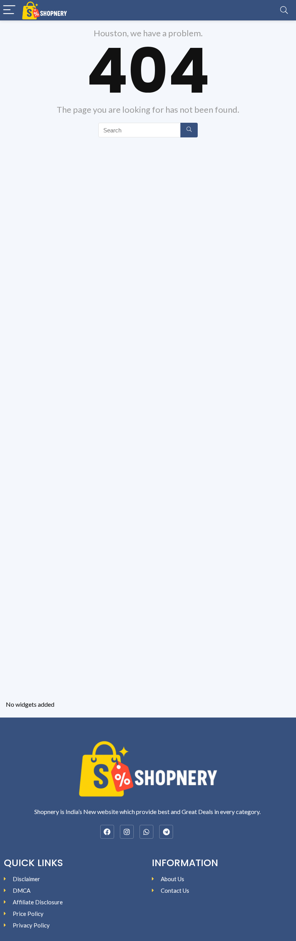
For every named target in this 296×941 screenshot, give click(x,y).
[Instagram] (127, 832)
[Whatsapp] (146, 832)
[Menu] (9, 10)
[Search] (284, 10)
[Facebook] (107, 832)
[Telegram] (166, 832)
